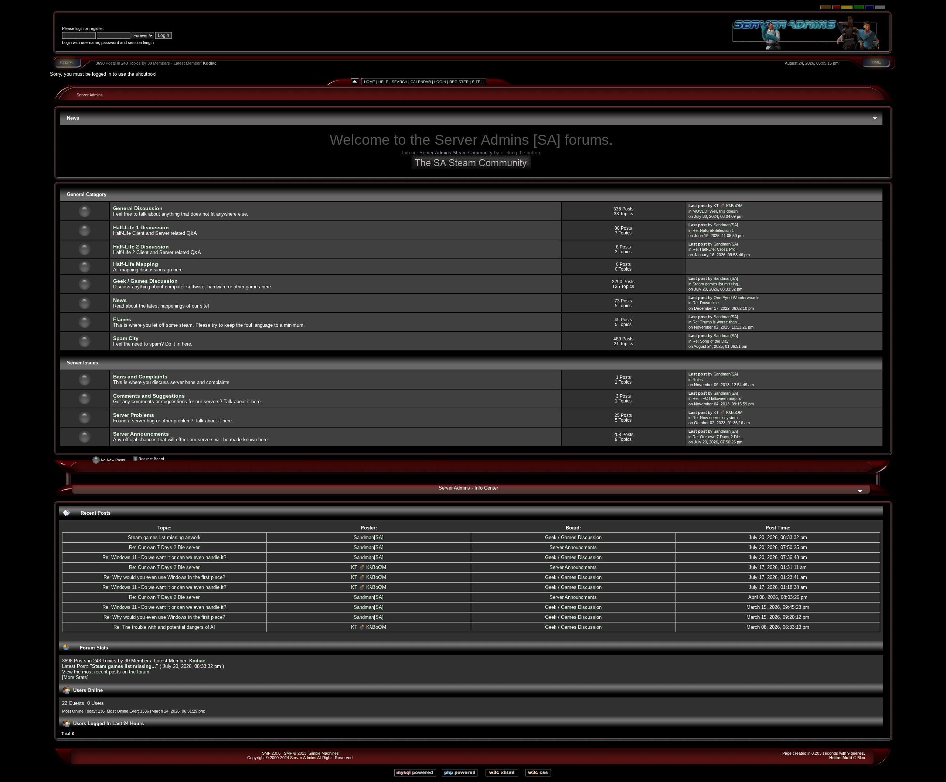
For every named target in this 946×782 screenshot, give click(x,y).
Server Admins (89, 95)
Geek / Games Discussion (145, 281)
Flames (122, 319)
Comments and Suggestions (149, 396)
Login (440, 82)
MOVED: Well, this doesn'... (717, 211)
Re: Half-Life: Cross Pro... (716, 249)
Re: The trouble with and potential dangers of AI (164, 627)
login (79, 28)
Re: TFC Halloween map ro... (719, 398)
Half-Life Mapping (135, 264)
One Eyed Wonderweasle (736, 297)
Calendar (421, 82)
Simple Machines (324, 753)
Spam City (126, 338)
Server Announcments (141, 434)
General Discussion (138, 208)
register (96, 28)
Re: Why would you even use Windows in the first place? (164, 577)
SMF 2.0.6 (271, 753)
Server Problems (133, 415)
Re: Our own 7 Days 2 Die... (718, 437)
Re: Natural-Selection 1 (713, 230)
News (120, 300)
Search (399, 82)
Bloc (861, 757)
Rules (698, 379)
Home (369, 82)
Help (383, 82)
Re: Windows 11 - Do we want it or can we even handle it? (164, 557)
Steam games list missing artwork (164, 537)
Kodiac (210, 63)
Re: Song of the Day (711, 341)
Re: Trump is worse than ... (717, 322)
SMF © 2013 (295, 753)
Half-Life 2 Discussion (141, 247)
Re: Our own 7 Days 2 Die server (164, 547)
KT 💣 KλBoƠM (728, 205)
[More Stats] (75, 677)
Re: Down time (706, 303)
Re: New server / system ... (717, 417)
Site (476, 82)
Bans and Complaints (140, 377)
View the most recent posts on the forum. (106, 672)
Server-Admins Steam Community (456, 152)
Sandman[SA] (726, 225)
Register (459, 82)
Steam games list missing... (717, 284)
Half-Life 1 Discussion (141, 227)
